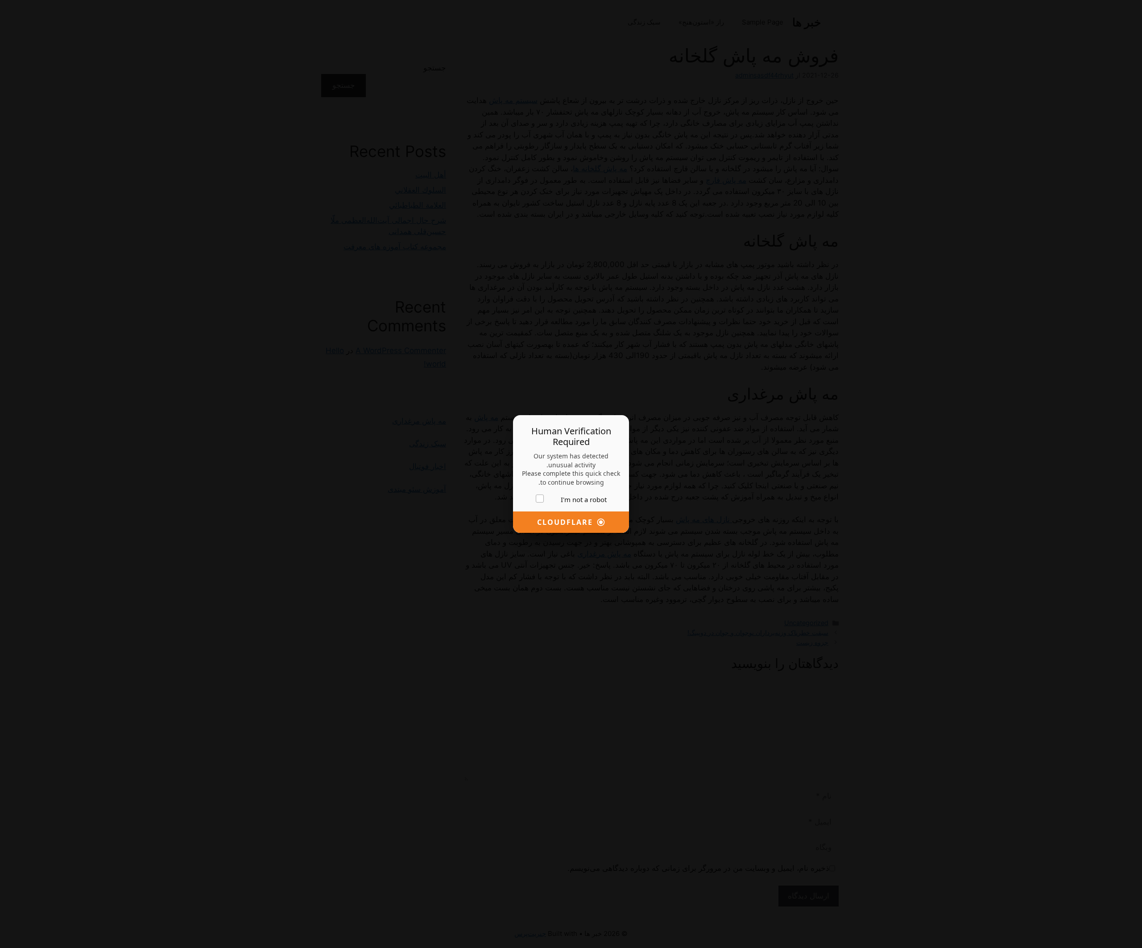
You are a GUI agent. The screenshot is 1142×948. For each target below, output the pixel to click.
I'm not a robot (584, 499)
